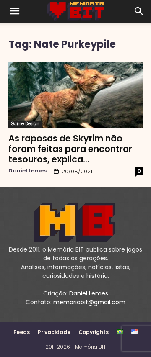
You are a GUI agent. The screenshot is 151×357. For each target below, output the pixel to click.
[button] (14, 11)
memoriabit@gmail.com (89, 302)
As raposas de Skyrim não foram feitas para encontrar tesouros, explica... (70, 148)
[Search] (139, 11)
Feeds (21, 332)
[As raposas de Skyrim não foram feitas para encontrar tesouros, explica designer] (75, 95)
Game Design (25, 124)
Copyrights (93, 332)
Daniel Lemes (27, 171)
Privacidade (54, 332)
